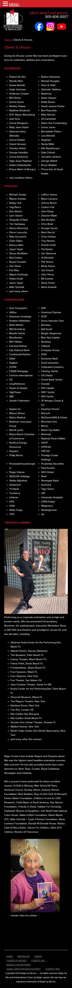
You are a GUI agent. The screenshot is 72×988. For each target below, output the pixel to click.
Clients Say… (39, 960)
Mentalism (23, 956)
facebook (39, 23)
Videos (38, 956)
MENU (14, 4)
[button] (6, 3)
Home (7, 39)
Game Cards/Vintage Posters (23, 969)
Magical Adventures (18, 965)
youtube (61, 23)
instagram (50, 23)
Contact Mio (52, 969)
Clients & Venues (16, 960)
